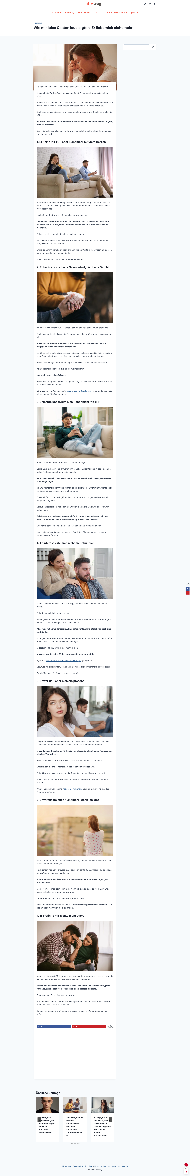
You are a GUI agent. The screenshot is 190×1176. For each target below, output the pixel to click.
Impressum (123, 1166)
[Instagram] (150, 4)
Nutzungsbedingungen (105, 1166)
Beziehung (69, 12)
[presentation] (47, 1105)
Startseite (57, 12)
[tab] (71, 1143)
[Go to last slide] (39, 1119)
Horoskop (97, 12)
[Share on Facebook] (188, 589)
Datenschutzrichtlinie (83, 1166)
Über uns (66, 1166)
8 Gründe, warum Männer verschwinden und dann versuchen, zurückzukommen (74, 1126)
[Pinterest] (154, 4)
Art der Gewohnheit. (72, 789)
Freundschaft (121, 12)
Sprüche (134, 12)
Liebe (79, 12)
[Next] (110, 1119)
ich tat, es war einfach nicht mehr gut (63, 660)
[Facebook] (145, 4)
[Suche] (153, 46)
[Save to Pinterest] (188, 593)
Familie (108, 12)
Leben (87, 12)
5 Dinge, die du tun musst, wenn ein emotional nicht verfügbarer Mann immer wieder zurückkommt (102, 1126)
